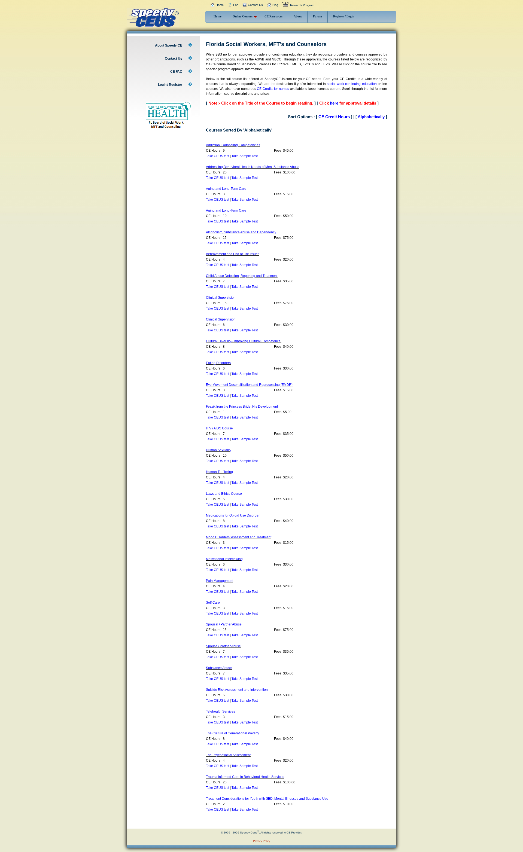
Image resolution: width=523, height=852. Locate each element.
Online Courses (243, 16)
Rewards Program (302, 5)
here (334, 103)
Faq (235, 5)
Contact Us (255, 5)
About (298, 16)
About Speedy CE (169, 45)
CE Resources (273, 16)
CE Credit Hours (334, 116)
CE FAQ (176, 72)
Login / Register (170, 85)
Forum (317, 16)
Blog (275, 5)
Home (220, 5)
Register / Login (343, 16)
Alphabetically (371, 116)
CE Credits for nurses (273, 89)
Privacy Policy (261, 840)
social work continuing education (351, 84)
